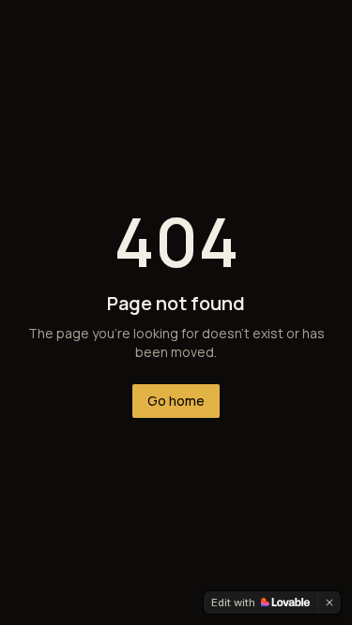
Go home (176, 400)
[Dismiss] (329, 602)
